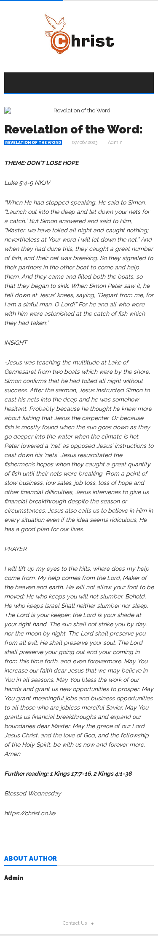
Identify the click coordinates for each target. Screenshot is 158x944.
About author (30, 859)
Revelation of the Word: (73, 129)
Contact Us (75, 923)
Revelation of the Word (33, 143)
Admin (115, 142)
